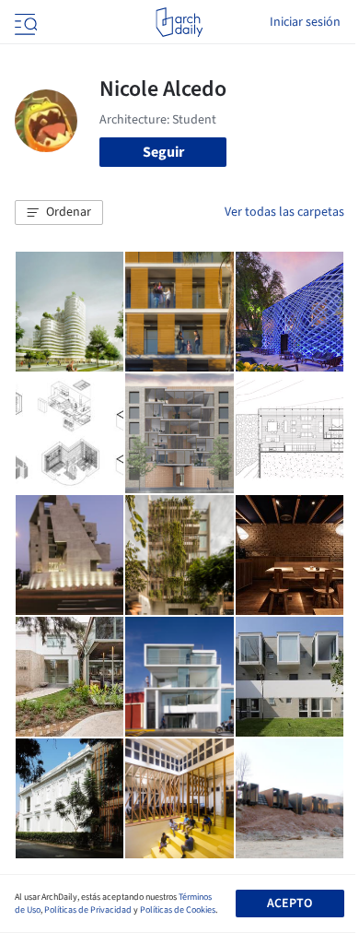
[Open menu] (24, 22)
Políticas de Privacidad (88, 909)
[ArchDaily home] (179, 22)
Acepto (289, 903)
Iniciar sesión (305, 22)
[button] (59, 213)
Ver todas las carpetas (284, 212)
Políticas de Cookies (177, 909)
